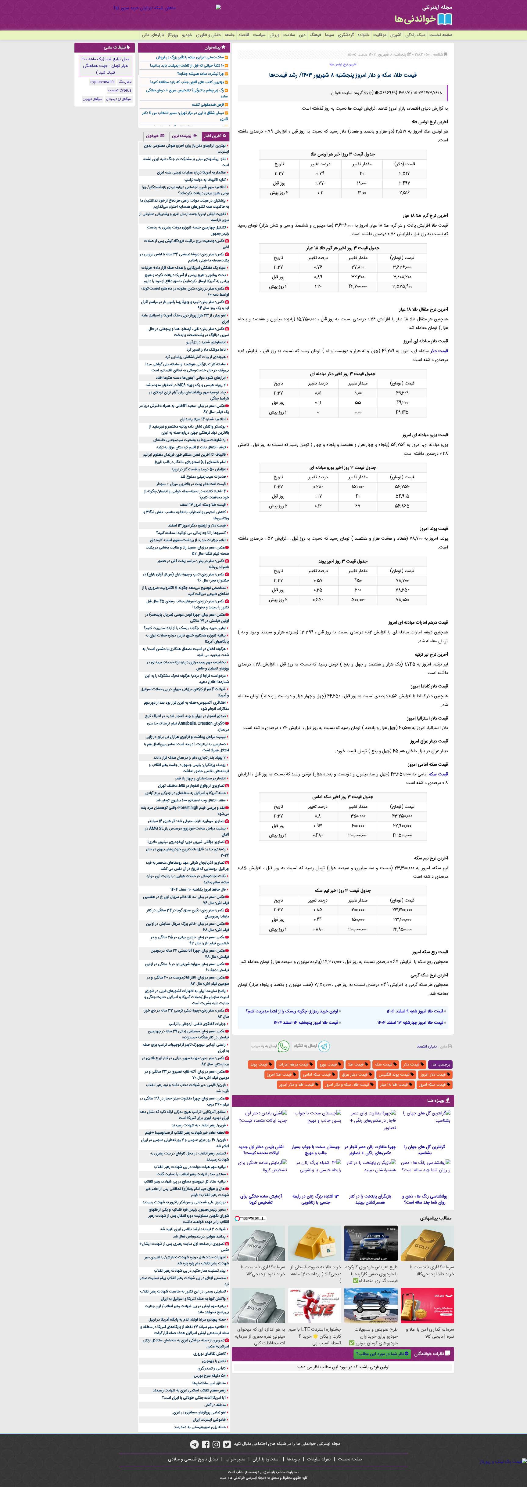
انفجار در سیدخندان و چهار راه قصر (200, 778)
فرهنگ (315, 35)
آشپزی (395, 35)
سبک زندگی (415, 35)
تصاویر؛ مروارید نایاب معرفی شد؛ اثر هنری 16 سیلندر (186, 821)
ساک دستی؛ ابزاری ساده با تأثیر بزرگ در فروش (190, 57)
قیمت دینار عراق (355, 1074)
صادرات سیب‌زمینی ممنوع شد (203, 477)
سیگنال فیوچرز (92, 99)
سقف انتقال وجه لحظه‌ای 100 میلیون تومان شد (191, 800)
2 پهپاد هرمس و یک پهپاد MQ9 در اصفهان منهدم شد (186, 385)
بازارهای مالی (153, 35)
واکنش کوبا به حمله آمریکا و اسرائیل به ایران (193, 1299)
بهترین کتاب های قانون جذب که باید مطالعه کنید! (187, 82)
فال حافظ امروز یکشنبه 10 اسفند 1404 (198, 890)
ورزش (274, 35)
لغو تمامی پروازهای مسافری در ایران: (199, 1412)
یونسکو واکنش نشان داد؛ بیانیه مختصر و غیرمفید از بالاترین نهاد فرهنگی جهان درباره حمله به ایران (189, 430)
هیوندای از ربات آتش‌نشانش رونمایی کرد (195, 357)
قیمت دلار (439, 351)
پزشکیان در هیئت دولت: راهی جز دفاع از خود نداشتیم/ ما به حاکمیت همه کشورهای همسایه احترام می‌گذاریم (184, 204)
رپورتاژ (173, 35)
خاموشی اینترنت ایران (209, 1420)
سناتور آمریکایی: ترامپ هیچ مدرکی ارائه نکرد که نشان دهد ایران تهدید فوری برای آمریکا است (184, 1115)
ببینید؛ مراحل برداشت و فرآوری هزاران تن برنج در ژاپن (185, 737)
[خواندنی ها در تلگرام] (194, 1446)
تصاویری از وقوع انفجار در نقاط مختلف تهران (191, 786)
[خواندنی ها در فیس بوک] (206, 1446)
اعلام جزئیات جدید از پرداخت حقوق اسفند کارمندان (188, 540)
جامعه (230, 35)
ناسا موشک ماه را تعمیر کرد (206, 350)
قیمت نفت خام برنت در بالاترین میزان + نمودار (191, 484)
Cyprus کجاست (119, 90)
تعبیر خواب (235, 1459)
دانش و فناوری (208, 35)
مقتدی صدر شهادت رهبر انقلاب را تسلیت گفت (191, 1174)
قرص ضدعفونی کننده (208, 105)
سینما (329, 35)
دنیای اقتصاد (427, 1046)
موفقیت (379, 35)
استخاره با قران (266, 1459)
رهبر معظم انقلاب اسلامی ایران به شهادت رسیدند (189, 1390)
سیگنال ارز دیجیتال (118, 99)
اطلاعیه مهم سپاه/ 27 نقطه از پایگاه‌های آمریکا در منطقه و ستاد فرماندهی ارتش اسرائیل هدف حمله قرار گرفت (184, 1330)
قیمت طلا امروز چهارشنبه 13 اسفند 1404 (410, 1022)
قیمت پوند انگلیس (394, 1074)
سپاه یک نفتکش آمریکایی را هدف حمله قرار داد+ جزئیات (184, 268)
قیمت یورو (329, 1064)
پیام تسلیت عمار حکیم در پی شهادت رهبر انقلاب (190, 1271)
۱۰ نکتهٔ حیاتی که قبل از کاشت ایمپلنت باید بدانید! (187, 66)
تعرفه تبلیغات (319, 1459)
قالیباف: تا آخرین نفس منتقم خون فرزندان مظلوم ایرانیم (184, 455)
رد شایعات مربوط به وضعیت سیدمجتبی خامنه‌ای (189, 440)
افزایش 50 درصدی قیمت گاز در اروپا (199, 469)
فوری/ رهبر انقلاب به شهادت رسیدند (199, 1125)
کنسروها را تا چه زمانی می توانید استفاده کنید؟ (191, 533)
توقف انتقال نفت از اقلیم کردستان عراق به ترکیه (191, 447)
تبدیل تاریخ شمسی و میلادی (193, 1459)
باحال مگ (125, 82)
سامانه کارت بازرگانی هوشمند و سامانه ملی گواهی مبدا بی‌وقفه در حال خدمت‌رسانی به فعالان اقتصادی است (187, 367)
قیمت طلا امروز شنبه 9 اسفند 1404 (415, 1011)
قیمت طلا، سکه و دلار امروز (347, 1084)
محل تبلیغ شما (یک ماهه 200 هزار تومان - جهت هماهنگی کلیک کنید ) (105, 66)
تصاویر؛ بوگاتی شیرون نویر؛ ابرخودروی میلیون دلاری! (186, 842)
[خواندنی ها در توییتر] (227, 1446)
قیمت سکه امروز (433, 1084)
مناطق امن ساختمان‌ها (209, 1383)
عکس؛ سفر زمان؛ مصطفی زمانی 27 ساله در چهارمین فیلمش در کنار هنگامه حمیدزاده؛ (188, 1034)
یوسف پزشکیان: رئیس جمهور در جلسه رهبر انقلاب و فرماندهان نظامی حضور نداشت (189, 768)
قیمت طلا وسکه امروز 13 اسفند (203, 505)
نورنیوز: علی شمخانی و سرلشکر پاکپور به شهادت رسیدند (184, 1202)
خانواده (363, 35)
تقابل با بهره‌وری (214, 1361)
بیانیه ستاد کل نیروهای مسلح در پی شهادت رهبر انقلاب (185, 1182)
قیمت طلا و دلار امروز (297, 1084)
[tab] (216, 136)
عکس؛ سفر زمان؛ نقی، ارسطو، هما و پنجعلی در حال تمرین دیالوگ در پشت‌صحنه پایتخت (189, 332)
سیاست (259, 35)
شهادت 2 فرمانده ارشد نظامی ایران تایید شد (193, 1229)
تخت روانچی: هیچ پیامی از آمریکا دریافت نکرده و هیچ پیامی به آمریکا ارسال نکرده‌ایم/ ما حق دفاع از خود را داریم (186, 278)
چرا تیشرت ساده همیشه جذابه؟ (200, 74)
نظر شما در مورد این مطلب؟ (380, 1354)
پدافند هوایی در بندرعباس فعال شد (199, 1237)
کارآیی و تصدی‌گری (212, 1368)
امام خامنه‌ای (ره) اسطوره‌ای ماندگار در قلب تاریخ (190, 462)
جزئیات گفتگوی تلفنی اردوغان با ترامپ (197, 1024)
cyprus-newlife (102, 82)
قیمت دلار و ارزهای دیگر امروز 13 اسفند (197, 526)
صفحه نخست (440, 35)
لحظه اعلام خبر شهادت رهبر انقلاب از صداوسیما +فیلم (185, 1133)
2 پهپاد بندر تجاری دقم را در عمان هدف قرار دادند (189, 758)
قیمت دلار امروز (434, 1074)
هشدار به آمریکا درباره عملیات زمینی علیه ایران (191, 172)
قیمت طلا (356, 1064)
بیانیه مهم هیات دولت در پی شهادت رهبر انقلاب (190, 1167)
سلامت (289, 35)
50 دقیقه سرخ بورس (210, 1376)
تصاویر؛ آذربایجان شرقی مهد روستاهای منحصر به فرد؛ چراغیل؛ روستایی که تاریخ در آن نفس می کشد (187, 866)
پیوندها (293, 1459)
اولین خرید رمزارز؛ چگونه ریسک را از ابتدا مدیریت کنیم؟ (292, 1011)
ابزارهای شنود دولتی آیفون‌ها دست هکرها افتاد (191, 378)
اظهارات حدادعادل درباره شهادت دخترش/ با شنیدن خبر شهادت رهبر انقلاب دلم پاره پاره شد (187, 1260)
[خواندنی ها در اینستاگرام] (216, 1446)
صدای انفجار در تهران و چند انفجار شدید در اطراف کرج (185, 716)
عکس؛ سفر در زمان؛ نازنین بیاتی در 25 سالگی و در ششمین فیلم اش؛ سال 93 (190, 940)
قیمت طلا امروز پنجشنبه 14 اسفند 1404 (306, 1022)
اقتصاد (243, 35)
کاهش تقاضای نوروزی (209, 1354)
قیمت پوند (259, 1064)
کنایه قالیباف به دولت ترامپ (205, 180)
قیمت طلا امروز (280, 1074)
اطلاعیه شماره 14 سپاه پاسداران (203, 419)
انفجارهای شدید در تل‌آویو (206, 342)
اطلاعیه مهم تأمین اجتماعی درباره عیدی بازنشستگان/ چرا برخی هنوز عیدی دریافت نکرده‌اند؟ (185, 190)
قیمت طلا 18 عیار (394, 1084)
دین (302, 35)
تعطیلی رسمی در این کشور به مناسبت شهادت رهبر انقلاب (183, 1291)
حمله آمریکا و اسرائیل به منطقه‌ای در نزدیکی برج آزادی (185, 793)
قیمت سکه (438, 774)
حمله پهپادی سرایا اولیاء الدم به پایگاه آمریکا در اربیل (187, 1320)
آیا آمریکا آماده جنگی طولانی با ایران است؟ (194, 1398)
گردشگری (346, 35)
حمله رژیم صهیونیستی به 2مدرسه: (200, 1427)
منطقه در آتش (215, 1405)
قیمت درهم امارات (294, 1064)
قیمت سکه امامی (317, 1074)
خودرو (187, 35)
